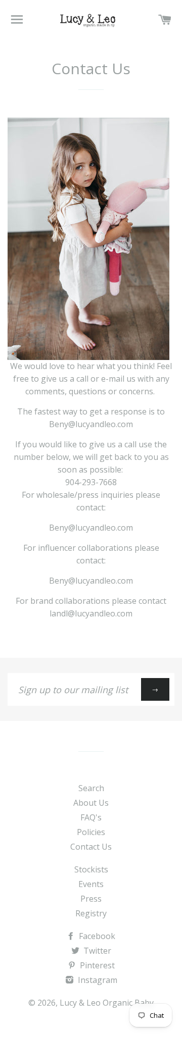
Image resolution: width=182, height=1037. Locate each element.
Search (91, 788)
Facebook (96, 936)
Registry (91, 913)
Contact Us (91, 846)
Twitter (96, 950)
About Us (91, 802)
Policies (91, 832)
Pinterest (96, 965)
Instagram (96, 980)
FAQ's (91, 817)
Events (91, 884)
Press (91, 898)
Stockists (91, 869)
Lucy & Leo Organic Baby (107, 1002)
